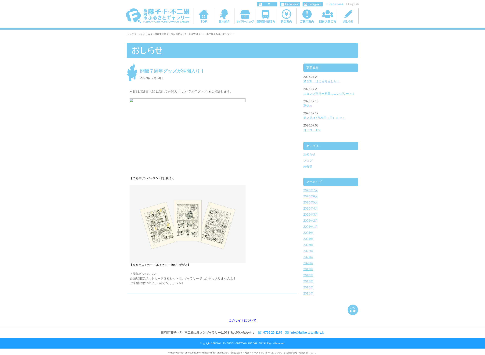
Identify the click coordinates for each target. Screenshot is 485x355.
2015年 (308, 293)
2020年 (308, 263)
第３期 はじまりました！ (321, 81)
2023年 (308, 245)
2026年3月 (310, 214)
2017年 (308, 281)
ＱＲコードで (312, 130)
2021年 (308, 257)
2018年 (308, 275)
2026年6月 (310, 196)
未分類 (307, 166)
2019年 (308, 269)
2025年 (308, 232)
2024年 (308, 238)
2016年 (308, 287)
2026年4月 (310, 208)
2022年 (308, 251)
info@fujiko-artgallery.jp (307, 332)
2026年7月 (310, 190)
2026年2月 (310, 220)
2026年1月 (310, 226)
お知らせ (309, 154)
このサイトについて (242, 320)
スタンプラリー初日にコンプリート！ (329, 93)
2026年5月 (310, 202)
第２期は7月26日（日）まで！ (324, 117)
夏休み (307, 105)
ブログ (307, 160)
